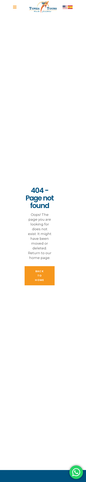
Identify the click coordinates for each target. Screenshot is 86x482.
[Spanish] (70, 7)
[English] (65, 7)
